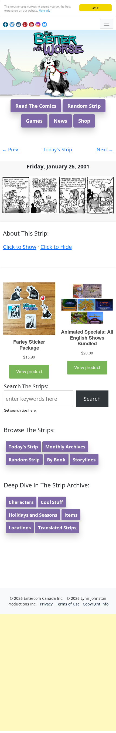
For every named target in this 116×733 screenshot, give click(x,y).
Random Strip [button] (84, 106)
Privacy (46, 604)
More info (44, 10)
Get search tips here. (20, 410)
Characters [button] (21, 502)
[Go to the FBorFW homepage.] (58, 42)
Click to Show (19, 246)
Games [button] (34, 121)
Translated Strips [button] (57, 527)
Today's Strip (57, 149)
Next (105, 149)
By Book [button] (56, 460)
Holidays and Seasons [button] (33, 515)
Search (92, 398)
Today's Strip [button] (23, 447)
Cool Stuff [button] (52, 502)
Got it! (95, 8)
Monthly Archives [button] (65, 447)
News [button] (60, 121)
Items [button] (70, 515)
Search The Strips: (26, 386)
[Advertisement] (58, 672)
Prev (10, 149)
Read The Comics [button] (35, 106)
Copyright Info (95, 604)
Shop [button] (84, 121)
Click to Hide (56, 246)
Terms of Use (68, 604)
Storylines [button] (84, 460)
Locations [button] (20, 527)
